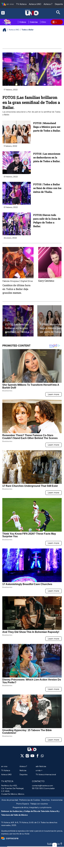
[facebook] (37, 756)
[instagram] (27, 756)
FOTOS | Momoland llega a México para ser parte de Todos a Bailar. (47, 126)
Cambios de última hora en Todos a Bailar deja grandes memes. (16, 289)
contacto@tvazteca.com (42, 786)
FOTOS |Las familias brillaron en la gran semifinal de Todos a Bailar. (31, 102)
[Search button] (58, 13)
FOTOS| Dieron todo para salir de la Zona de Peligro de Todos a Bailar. (46, 220)
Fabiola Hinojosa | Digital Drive (17, 281)
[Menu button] (5, 13)
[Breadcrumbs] (5, 30)
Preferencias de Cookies (29, 800)
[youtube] (32, 756)
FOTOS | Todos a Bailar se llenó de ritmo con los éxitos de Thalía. (47, 188)
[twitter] (22, 756)
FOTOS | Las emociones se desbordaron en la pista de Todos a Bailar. (46, 157)
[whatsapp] (42, 756)
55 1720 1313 (37, 788)
